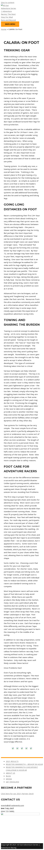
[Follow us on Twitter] (17, 749)
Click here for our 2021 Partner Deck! (17, 793)
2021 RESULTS (12, 761)
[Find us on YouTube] (31, 749)
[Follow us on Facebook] (13, 749)
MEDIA (9, 779)
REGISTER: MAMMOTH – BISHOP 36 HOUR (24, 764)
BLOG (8, 776)
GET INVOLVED (12, 782)
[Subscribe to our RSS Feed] (26, 749)
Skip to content (7, 2)
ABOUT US (10, 773)
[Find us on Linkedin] (22, 749)
